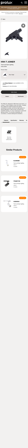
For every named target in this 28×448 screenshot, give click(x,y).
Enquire (7, 96)
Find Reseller (21, 96)
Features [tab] (6, 120)
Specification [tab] (14, 120)
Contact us (5, 86)
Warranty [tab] (21, 120)
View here (21, 13)
